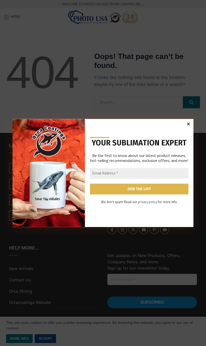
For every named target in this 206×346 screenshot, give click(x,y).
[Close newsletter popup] (188, 123)
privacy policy (147, 201)
